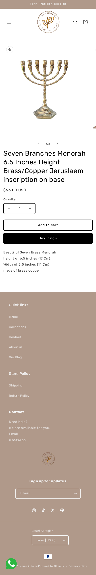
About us (16, 347)
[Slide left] (38, 144)
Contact (15, 337)
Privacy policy (78, 566)
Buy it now (48, 238)
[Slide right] (58, 144)
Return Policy (19, 396)
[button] (9, 22)
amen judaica (29, 566)
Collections (17, 327)
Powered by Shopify (51, 566)
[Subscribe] (75, 493)
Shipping (16, 385)
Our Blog (15, 357)
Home (13, 317)
